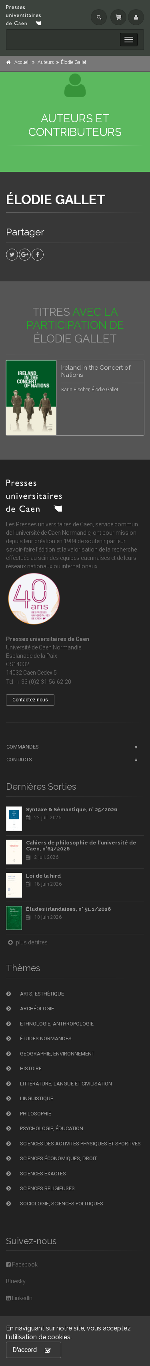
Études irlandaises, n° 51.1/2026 (68, 909)
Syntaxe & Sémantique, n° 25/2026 (71, 809)
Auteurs (46, 62)
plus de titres (31, 942)
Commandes (22, 747)
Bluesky (16, 1281)
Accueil (22, 62)
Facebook (24, 1264)
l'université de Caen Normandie (51, 533)
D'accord (24, 1350)
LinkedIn (21, 1298)
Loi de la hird (43, 876)
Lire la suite (108, 375)
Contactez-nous (30, 700)
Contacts (19, 760)
